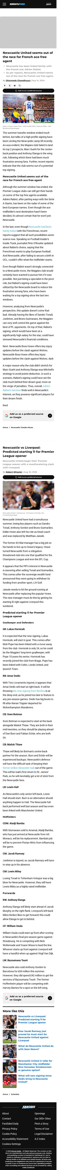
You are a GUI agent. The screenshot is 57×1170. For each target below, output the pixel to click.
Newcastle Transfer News (22, 427)
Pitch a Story (41, 1123)
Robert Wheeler (14, 472)
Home (5, 427)
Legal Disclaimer (44, 1133)
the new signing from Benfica (29, 690)
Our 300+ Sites (43, 1118)
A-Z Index (40, 1138)
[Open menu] (4, 4)
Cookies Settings (11, 1144)
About (5, 1113)
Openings (40, 1113)
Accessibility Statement (15, 1138)
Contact (6, 1118)
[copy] (20, 86)
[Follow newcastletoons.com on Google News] (50, 416)
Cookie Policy (9, 1133)
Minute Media (16, 1151)
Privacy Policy (9, 1128)
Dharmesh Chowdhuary (18, 80)
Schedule (15, 1094)
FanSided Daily (10, 1123)
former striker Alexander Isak (19, 767)
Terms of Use (42, 1128)
